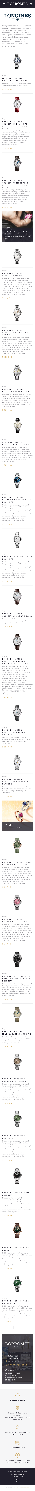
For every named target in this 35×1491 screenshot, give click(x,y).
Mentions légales (17, 1477)
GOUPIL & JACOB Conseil (21, 1488)
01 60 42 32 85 (13, 1361)
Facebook (14, 1474)
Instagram (20, 1474)
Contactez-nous (17, 1365)
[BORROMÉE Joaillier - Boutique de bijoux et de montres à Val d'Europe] (17, 4)
